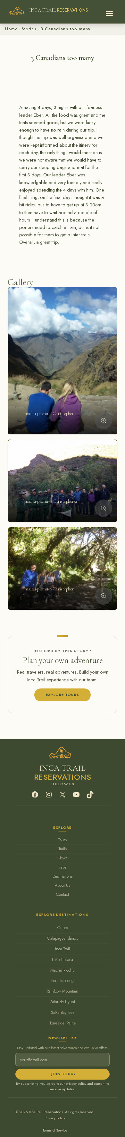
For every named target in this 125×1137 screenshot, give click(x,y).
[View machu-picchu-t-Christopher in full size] (103, 596)
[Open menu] (109, 12)
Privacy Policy (55, 1118)
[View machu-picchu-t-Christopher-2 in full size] (103, 508)
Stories (29, 29)
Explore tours (62, 694)
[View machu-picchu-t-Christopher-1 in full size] (103, 420)
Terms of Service (55, 1130)
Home (11, 29)
